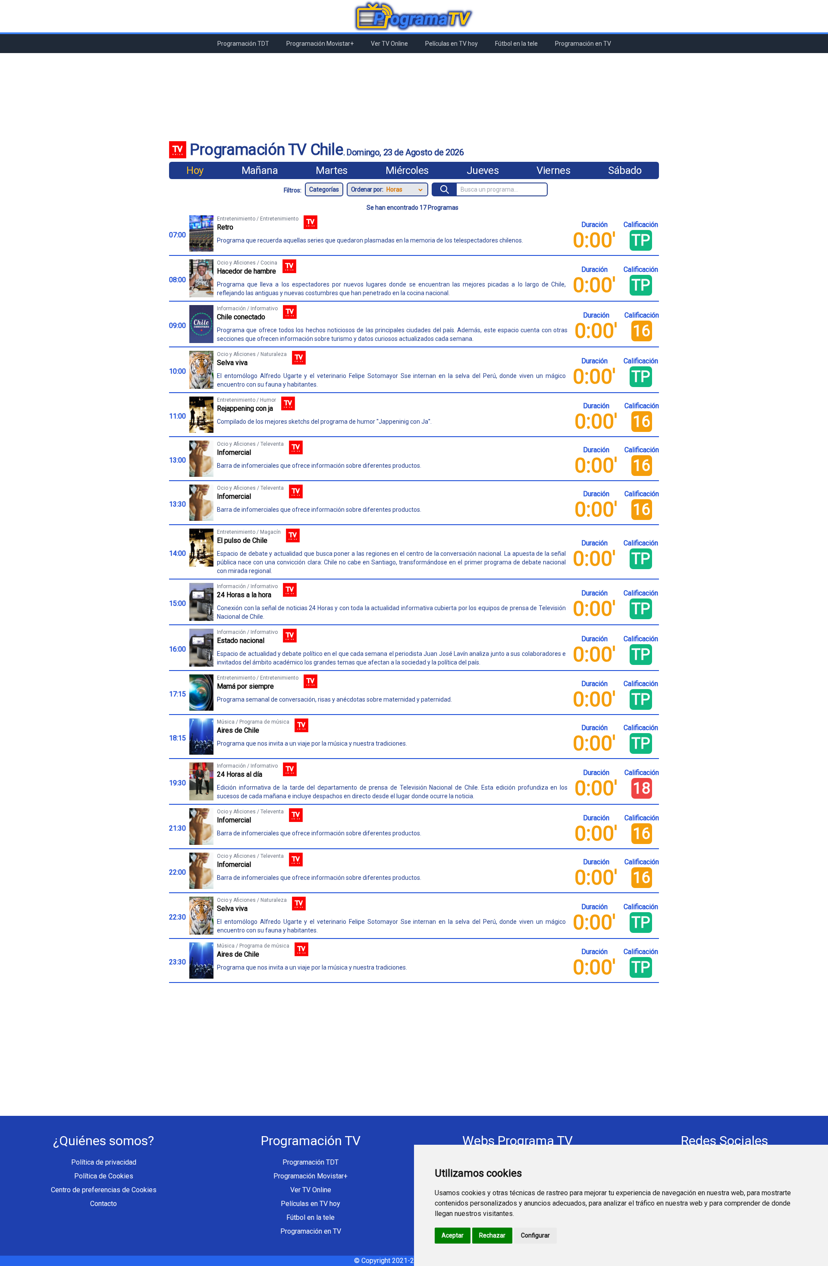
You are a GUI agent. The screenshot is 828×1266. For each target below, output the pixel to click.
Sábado (624, 170)
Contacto (103, 1204)
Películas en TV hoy (451, 43)
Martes (331, 170)
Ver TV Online (389, 43)
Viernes (553, 170)
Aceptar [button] (453, 1235)
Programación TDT (243, 43)
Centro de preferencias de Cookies (104, 1190)
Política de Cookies (103, 1176)
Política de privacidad (103, 1162)
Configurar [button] (535, 1235)
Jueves (483, 170)
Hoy (194, 170)
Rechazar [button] (492, 1235)
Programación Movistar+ (320, 43)
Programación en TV (583, 43)
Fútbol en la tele (516, 43)
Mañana (260, 170)
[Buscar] (445, 189)
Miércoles (407, 170)
